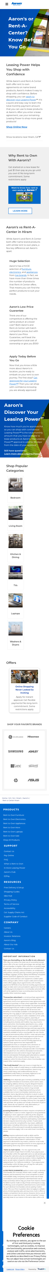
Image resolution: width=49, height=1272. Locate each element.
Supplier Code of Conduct (15, 916)
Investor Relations (12, 936)
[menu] (24, 4)
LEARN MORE (20, 211)
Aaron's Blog (10, 940)
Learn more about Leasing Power (22, 454)
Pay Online (9, 855)
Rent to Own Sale (11, 836)
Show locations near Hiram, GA (22, 137)
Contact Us (9, 851)
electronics (15, 272)
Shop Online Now (16, 127)
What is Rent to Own (13, 863)
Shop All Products (11, 840)
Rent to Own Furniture (13, 815)
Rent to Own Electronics (14, 819)
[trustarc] (41, 1269)
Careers (7, 928)
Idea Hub (8, 896)
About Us (8, 932)
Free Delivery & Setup (14, 887)
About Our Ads (11, 944)
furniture (26, 269)
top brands (21, 275)
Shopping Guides (12, 891)
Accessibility (9, 908)
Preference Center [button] (36, 1261)
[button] (44, 1203)
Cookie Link (10, 1269)
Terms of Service (11, 904)
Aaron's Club (9, 872)
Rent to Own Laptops (13, 831)
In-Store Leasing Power (14, 868)
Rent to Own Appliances (14, 823)
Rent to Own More (11, 827)
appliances (32, 272)
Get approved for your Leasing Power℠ (23, 381)
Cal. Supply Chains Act (14, 912)
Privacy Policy (10, 900)
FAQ (6, 859)
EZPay (7, 876)
